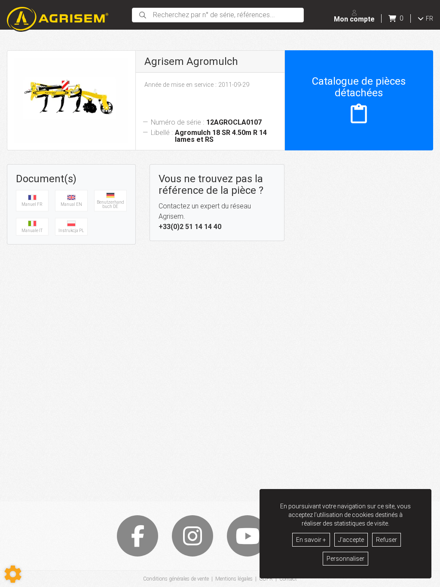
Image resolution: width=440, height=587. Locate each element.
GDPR (266, 579)
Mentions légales (234, 579)
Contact (288, 578)
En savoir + (311, 539)
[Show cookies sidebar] (12, 574)
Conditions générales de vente (176, 579)
